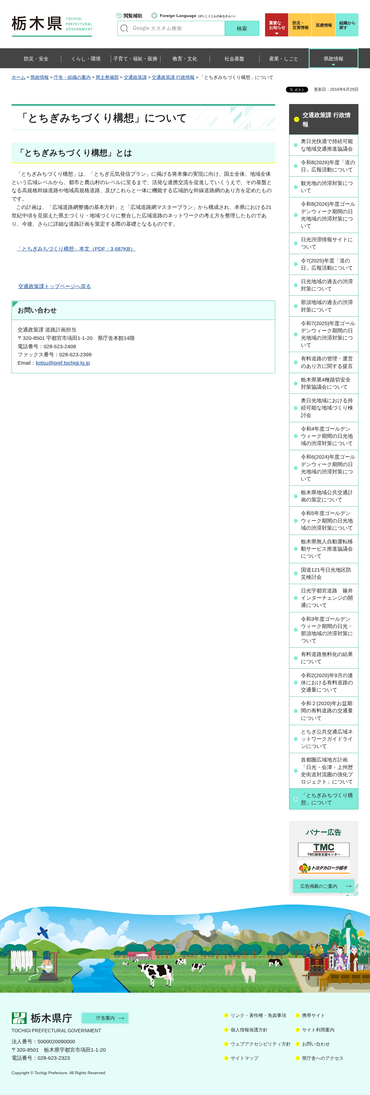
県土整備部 (107, 77)
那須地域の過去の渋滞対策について (327, 305)
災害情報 (301, 25)
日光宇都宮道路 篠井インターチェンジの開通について (327, 598)
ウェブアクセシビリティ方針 (261, 1044)
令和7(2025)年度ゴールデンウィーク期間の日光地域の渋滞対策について (328, 334)
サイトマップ (244, 1058)
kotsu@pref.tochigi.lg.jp (63, 363)
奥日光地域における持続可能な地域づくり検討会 (327, 408)
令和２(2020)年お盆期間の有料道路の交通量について (327, 711)
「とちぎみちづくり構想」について (327, 798)
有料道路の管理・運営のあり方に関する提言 (327, 362)
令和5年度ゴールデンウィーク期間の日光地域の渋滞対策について (327, 520)
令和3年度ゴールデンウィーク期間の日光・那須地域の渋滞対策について (327, 630)
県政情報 (39, 77)
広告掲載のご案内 (318, 886)
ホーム (18, 77)
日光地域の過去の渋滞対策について (327, 285)
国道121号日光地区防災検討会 (326, 573)
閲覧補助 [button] (133, 15)
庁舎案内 (105, 1018)
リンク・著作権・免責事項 (258, 1015)
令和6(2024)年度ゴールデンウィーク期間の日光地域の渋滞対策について (328, 468)
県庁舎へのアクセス (323, 1058)
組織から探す (347, 25)
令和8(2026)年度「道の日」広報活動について (328, 166)
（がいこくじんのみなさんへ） (198, 15)
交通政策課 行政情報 (173, 77)
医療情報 (324, 25)
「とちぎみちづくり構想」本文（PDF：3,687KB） (76, 249)
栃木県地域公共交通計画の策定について (327, 496)
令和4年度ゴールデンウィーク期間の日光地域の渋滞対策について (327, 436)
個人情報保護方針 (249, 1029)
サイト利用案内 (318, 1029)
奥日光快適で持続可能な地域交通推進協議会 (327, 144)
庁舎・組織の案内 (72, 77)
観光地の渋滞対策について (327, 186)
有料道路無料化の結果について (327, 657)
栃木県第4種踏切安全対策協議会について (326, 383)
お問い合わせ (316, 1044)
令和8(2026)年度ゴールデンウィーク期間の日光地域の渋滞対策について (328, 215)
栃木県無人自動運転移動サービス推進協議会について (327, 549)
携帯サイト (313, 1015)
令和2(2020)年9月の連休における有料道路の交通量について (327, 682)
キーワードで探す (124, 28)
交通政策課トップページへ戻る (54, 286)
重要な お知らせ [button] (277, 25)
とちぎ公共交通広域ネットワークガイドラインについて (327, 739)
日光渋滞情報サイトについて (327, 243)
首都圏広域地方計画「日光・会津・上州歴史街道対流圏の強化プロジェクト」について (327, 771)
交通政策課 (135, 77)
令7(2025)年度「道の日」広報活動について (327, 264)
